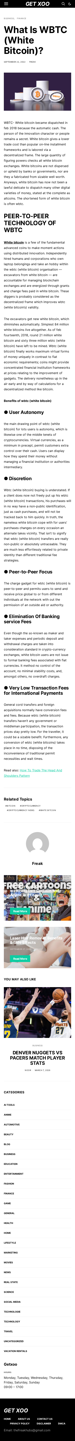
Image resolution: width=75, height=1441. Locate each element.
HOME (7, 1232)
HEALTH (14, 934)
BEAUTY (8, 1134)
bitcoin (11, 806)
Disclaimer (44, 1423)
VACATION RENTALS (15, 1351)
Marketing (11, 1252)
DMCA (61, 1423)
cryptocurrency (31, 806)
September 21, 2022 (20, 901)
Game (7, 1203)
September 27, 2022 (20, 949)
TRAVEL (8, 1331)
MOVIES (8, 1262)
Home (7, 1418)
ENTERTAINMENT (13, 1173)
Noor (28, 1070)
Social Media (12, 1301)
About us (24, 1418)
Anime (7, 1114)
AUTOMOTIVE (12, 1124)
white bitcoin (48, 810)
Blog (7, 1144)
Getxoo (10, 1364)
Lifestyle (10, 1242)
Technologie (12, 1311)
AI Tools (9, 1104)
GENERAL (9, 1213)
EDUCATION (11, 1163)
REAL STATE (11, 1282)
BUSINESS (9, 18)
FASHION (9, 1183)
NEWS (7, 1272)
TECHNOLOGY (12, 1321)
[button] (69, 3)
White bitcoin (14, 242)
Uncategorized (18, 882)
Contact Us (44, 1418)
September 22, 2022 (14, 62)
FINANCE (21, 18)
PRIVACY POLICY (20, 1423)
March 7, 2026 (42, 1070)
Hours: (8, 1372)
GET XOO (16, 1410)
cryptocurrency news (21, 810)
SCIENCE (9, 1292)
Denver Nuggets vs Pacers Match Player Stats (37, 1058)
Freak (32, 62)
